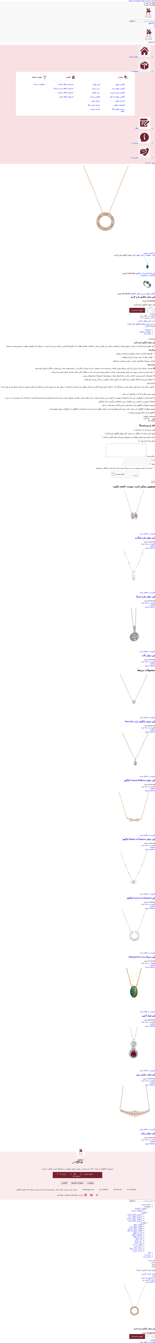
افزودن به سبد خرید (137, 1336)
